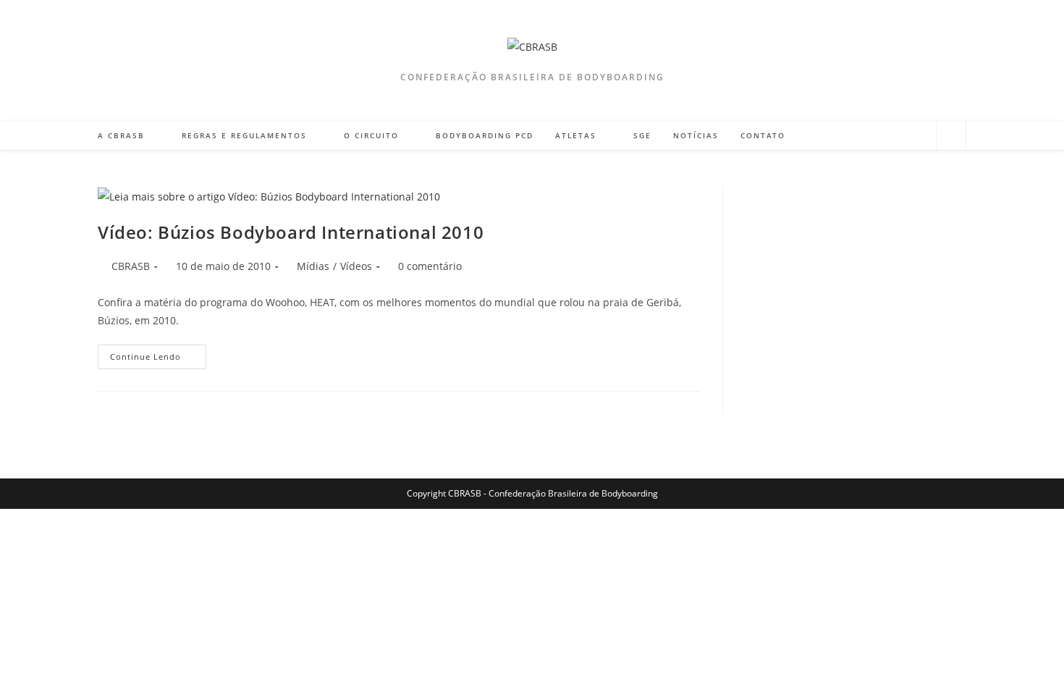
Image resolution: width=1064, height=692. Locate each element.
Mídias (313, 266)
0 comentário (430, 266)
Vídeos (356, 266)
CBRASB (130, 266)
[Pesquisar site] (951, 136)
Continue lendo (158, 359)
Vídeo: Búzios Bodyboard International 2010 (291, 232)
